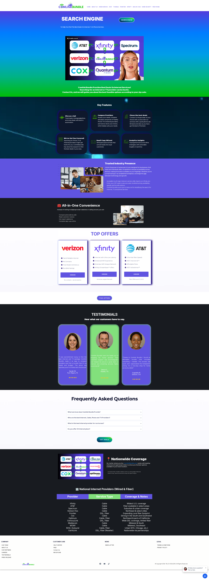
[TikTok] (109, 564)
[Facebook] (100, 564)
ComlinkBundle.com (130, 463)
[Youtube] (104, 564)
